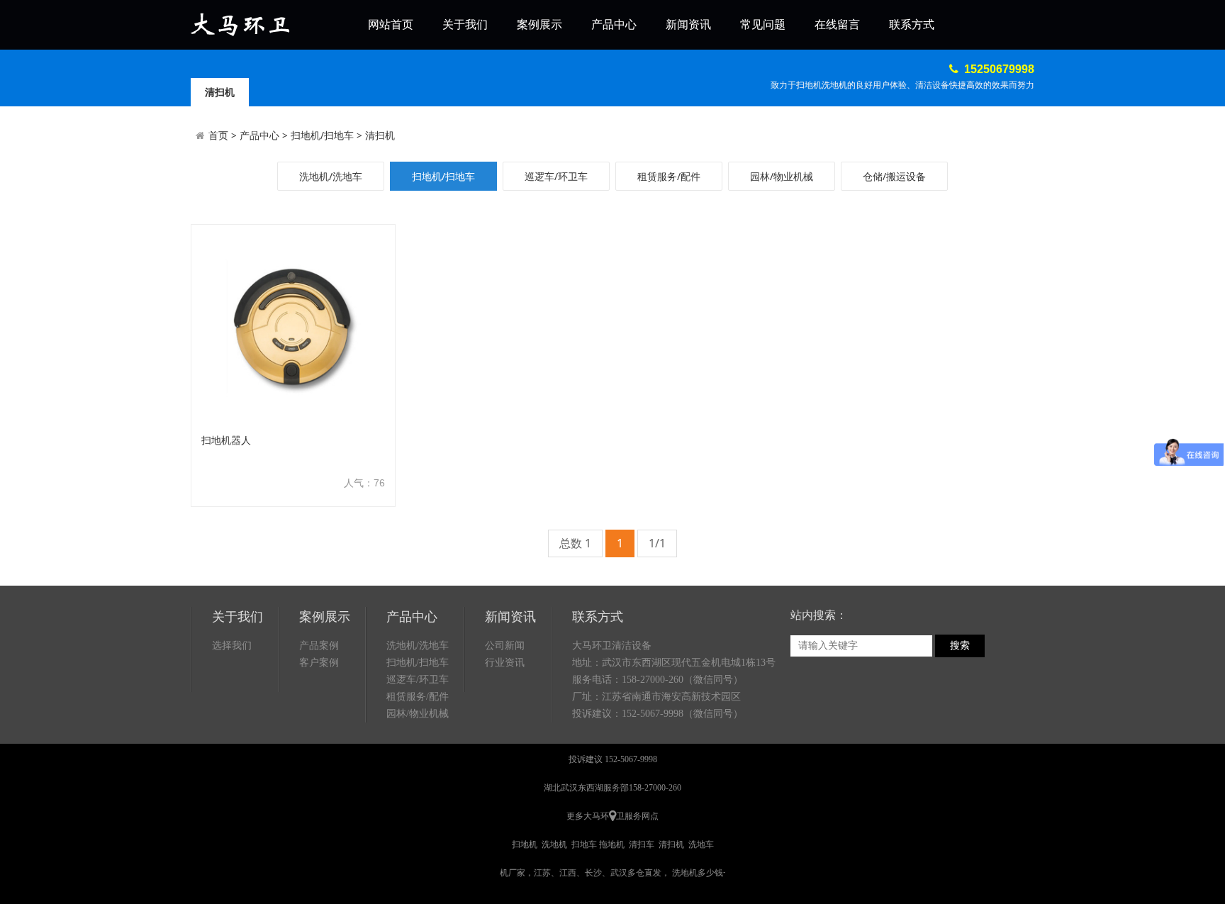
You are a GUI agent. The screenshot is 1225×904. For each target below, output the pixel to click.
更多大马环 (587, 816)
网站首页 (390, 24)
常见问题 (762, 24)
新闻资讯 (688, 24)
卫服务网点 (637, 816)
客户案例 (319, 662)
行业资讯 (505, 662)
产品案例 (319, 645)
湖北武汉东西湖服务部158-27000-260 (612, 788)
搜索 (960, 645)
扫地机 (524, 844)
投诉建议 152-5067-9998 (613, 759)
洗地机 (554, 844)
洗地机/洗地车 (330, 176)
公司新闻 (505, 645)
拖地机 (612, 844)
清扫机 (380, 135)
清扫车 (641, 844)
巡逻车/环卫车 (556, 176)
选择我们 (232, 645)
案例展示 (539, 24)
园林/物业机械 (781, 176)
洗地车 (701, 844)
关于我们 (465, 24)
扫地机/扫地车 (322, 135)
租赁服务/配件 (668, 176)
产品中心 (614, 24)
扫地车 (584, 844)
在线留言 (837, 24)
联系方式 (911, 24)
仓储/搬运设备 (894, 176)
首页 (218, 135)
